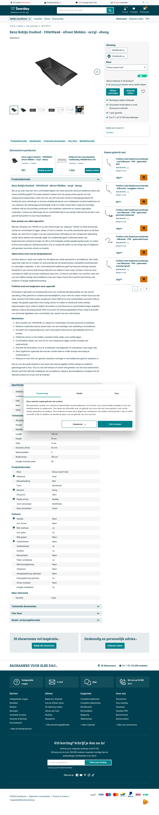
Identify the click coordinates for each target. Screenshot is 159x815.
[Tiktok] (92, 775)
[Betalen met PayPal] (130, 794)
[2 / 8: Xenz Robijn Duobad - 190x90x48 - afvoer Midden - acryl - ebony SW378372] (23, 110)
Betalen (13, 706)
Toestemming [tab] (42, 393)
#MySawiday (86, 718)
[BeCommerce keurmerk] (145, 794)
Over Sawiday (122, 703)
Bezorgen (14, 710)
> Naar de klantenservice (21, 728)
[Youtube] (81, 775)
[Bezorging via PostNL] (145, 802)
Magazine (84, 714)
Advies (47, 18)
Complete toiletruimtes (90, 703)
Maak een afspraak (53, 699)
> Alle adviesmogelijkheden (57, 724)
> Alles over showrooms (126, 724)
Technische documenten (54, 141)
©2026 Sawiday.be (18, 796)
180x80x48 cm (118, 50)
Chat (94, 682)
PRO (147, 18)
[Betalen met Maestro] (108, 794)
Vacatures (120, 706)
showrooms (116, 84)
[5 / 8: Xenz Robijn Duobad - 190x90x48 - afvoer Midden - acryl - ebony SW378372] (51, 110)
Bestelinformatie (87, 141)
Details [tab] (80, 393)
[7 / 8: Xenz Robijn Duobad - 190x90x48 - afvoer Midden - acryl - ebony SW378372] (70, 110)
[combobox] (82, 10)
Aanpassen (78, 424)
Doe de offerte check (54, 703)
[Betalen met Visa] (101, 794)
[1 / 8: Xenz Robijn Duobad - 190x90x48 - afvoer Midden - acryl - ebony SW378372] (14, 110)
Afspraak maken (136, 18)
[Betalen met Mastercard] (116, 794)
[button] (143, 91)
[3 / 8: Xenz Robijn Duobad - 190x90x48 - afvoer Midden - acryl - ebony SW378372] (32, 110)
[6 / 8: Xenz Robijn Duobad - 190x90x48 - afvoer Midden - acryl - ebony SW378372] (61, 110)
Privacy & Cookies (60, 796)
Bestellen (14, 703)
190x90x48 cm (118, 56)
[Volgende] (97, 72)
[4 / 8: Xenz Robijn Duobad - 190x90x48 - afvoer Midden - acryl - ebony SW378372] (42, 110)
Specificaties (35, 141)
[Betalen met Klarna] (138, 794)
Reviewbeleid (16, 722)
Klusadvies (50, 718)
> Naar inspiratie (87, 724)
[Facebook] (77, 775)
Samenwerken (122, 718)
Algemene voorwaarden (39, 796)
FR (143, 2)
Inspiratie (38, 18)
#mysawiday (57, 18)
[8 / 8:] (79, 110)
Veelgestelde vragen (27, 682)
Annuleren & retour (18, 714)
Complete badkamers (89, 699)
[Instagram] (88, 775)
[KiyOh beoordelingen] (93, 794)
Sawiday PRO (122, 710)
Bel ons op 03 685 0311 (136, 682)
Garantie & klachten (18, 718)
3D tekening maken (53, 706)
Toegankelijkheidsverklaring (22, 800)
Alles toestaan (115, 424)
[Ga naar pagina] (146, 288)
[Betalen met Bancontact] (123, 794)
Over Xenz (72, 141)
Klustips (48, 714)
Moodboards (86, 706)
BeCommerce (122, 714)
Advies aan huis (52, 710)
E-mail (60, 682)
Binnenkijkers (86, 710)
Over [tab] (117, 393)
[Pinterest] (84, 775)
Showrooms (121, 18)
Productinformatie (19, 141)
